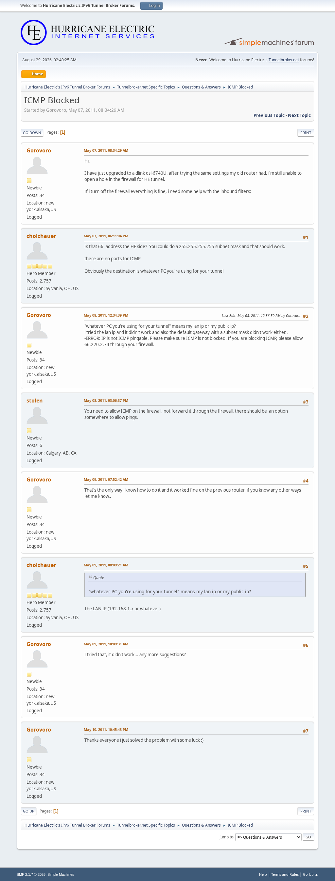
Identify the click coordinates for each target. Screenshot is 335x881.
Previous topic (269, 115)
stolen (34, 400)
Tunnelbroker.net (284, 60)
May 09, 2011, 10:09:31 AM (106, 643)
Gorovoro (38, 150)
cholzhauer (41, 236)
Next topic (299, 115)
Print (305, 132)
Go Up (28, 811)
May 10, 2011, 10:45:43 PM (106, 729)
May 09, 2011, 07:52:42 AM (106, 479)
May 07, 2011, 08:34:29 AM (106, 150)
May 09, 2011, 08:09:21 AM (106, 564)
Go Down (32, 132)
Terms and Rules (285, 874)
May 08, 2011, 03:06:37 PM (106, 400)
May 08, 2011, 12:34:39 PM (106, 315)
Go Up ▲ (310, 874)
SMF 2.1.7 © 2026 (31, 874)
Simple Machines (60, 874)
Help (263, 874)
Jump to (226, 836)
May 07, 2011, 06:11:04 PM (106, 235)
